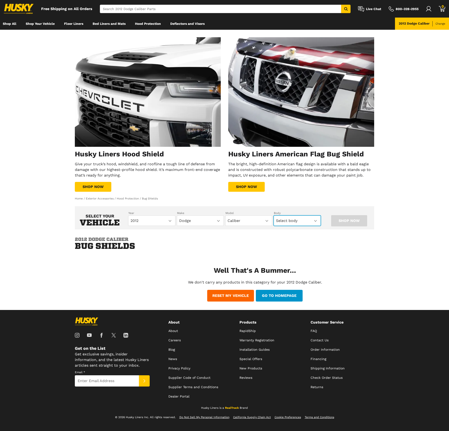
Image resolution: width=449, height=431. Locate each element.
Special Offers (250, 359)
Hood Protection (148, 24)
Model (229, 213)
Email (80, 372)
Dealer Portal (178, 396)
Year (131, 213)
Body (277, 213)
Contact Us (320, 340)
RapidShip (247, 331)
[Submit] (144, 381)
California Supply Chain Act (252, 417)
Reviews (245, 377)
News (172, 359)
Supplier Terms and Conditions (193, 387)
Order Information (325, 349)
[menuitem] (9, 24)
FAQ (314, 331)
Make (180, 213)
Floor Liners (73, 24)
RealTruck (232, 407)
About (173, 331)
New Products (250, 368)
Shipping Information (328, 368)
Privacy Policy (179, 368)
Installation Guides (254, 349)
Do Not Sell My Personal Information (204, 417)
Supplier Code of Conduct (189, 377)
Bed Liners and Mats (109, 24)
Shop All (9, 24)
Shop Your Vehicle (40, 24)
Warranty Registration (256, 340)
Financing (318, 359)
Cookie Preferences (288, 417)
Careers (174, 340)
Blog (171, 349)
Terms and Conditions (319, 417)
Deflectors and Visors (187, 24)
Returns (317, 387)
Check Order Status (327, 377)
